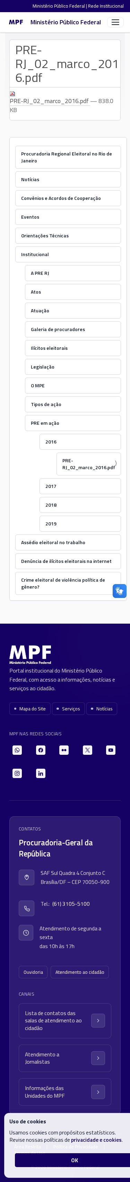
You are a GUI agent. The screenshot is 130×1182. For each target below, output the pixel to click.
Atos (36, 291)
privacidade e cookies (96, 1139)
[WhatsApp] (17, 750)
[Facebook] (41, 750)
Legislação (42, 366)
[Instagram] (17, 773)
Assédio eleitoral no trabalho (53, 542)
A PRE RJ (40, 273)
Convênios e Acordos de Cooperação (61, 198)
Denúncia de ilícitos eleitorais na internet (66, 561)
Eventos (30, 216)
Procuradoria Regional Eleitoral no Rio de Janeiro (66, 157)
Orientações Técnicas (45, 235)
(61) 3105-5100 (71, 904)
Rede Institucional (106, 5)
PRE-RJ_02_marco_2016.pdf (50, 100)
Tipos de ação (46, 404)
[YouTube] (111, 750)
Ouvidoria (33, 972)
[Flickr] (64, 750)
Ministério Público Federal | (60, 5)
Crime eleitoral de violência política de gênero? (63, 583)
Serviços (71, 708)
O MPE (38, 385)
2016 (51, 441)
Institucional (35, 254)
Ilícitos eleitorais (49, 348)
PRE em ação (45, 423)
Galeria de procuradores (58, 329)
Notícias (30, 179)
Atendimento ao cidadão (79, 972)
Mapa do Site (32, 708)
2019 (51, 523)
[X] (87, 750)
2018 (51, 504)
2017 (51, 486)
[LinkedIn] (41, 773)
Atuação (40, 310)
